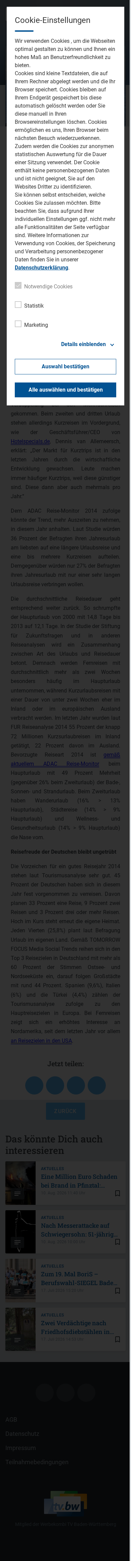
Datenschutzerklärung (41, 267)
